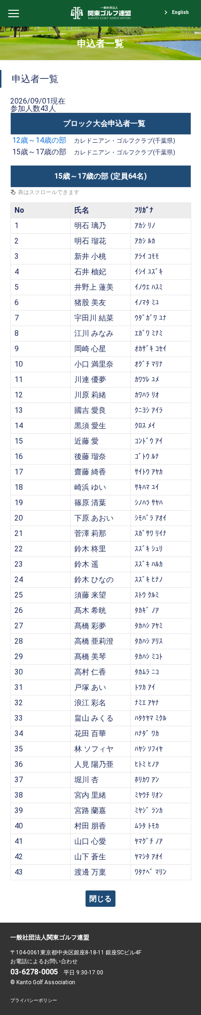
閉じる (100, 898)
